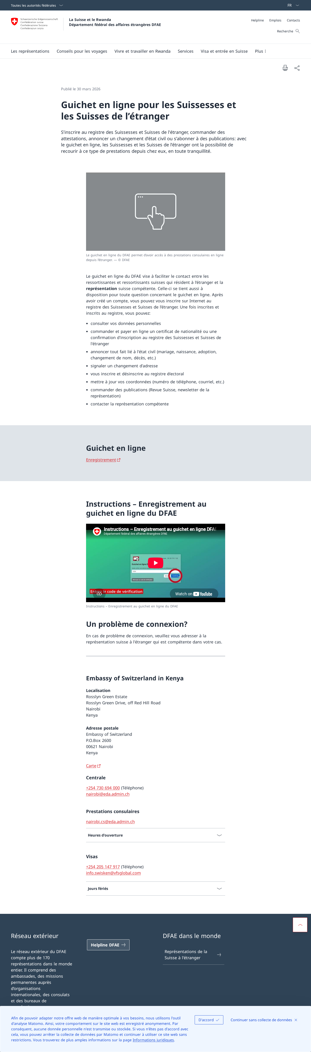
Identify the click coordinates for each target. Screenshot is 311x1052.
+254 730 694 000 (103, 787)
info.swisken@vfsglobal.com (113, 873)
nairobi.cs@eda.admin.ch (110, 821)
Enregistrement (101, 459)
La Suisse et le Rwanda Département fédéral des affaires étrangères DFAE (115, 22)
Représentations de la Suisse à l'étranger (186, 954)
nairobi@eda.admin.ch (108, 794)
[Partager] (297, 67)
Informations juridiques (153, 1039)
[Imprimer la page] (285, 67)
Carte (91, 765)
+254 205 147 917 (103, 866)
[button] (30, 51)
